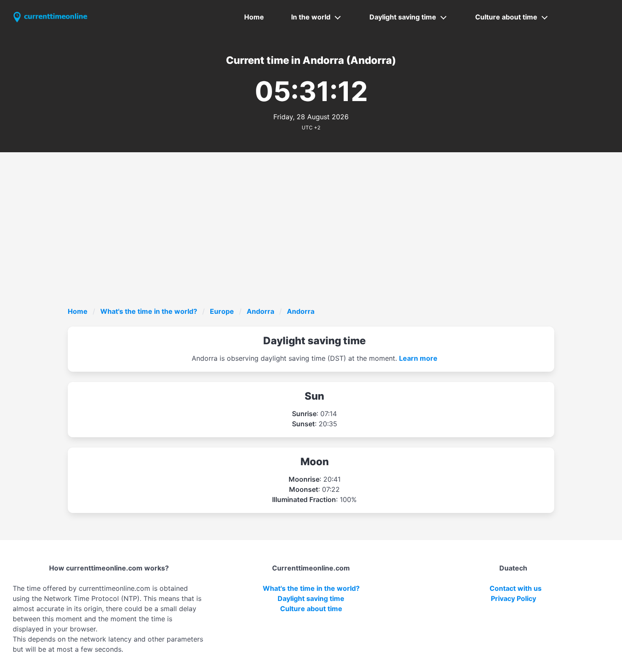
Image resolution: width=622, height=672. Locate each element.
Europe (222, 311)
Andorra (260, 311)
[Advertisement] (321, 243)
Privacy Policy (513, 598)
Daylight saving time (402, 17)
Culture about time (506, 17)
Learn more (418, 358)
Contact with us (516, 588)
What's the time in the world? (148, 311)
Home (254, 17)
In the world (310, 17)
